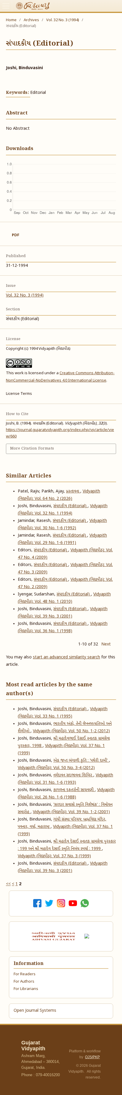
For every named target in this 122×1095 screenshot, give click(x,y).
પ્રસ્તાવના (73, 491)
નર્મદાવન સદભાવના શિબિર (73, 775)
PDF (15, 235)
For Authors (24, 981)
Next (106, 644)
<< (8, 884)
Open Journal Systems (35, 1011)
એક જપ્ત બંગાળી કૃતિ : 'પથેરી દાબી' (81, 760)
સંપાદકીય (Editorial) (70, 506)
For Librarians (26, 988)
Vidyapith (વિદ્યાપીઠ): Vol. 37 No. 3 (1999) (54, 856)
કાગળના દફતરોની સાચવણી (74, 790)
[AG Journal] (54, 936)
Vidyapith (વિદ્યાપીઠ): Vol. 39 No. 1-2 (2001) (71, 812)
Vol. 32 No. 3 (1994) (62, 20)
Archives (31, 20)
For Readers (25, 974)
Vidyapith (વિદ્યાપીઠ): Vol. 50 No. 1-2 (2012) (71, 731)
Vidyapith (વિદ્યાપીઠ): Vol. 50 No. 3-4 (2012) (56, 768)
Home (11, 20)
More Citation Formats (32, 448)
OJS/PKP (92, 1057)
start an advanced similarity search (66, 657)
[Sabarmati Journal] (87, 936)
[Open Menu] (6, 6)
